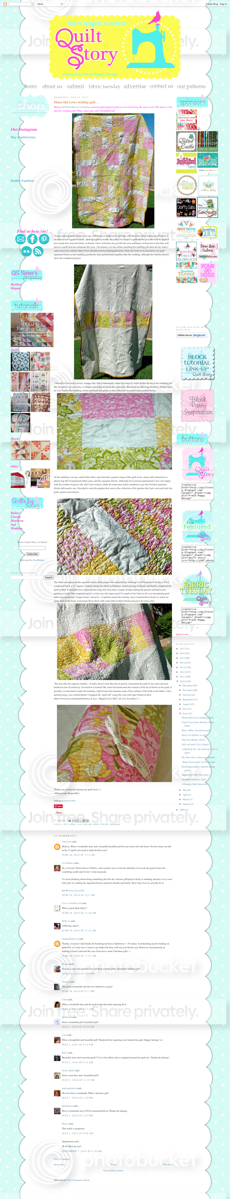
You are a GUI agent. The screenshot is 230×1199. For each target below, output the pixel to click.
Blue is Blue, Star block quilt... (197, 730)
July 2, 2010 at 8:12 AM (77, 1044)
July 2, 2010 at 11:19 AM (78, 1080)
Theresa (66, 981)
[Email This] (74, 820)
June (185, 713)
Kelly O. (66, 921)
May (185, 790)
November (188, 690)
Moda (96, 824)
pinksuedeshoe (69, 1088)
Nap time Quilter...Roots (193, 739)
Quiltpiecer (67, 1105)
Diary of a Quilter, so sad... (194, 735)
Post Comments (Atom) (78, 1180)
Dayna (65, 1123)
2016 (182, 653)
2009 (182, 809)
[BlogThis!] (77, 820)
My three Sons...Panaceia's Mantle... (199, 757)
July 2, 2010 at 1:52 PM (77, 1097)
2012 (182, 672)
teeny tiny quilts (76, 890)
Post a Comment (62, 1159)
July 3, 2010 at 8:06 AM (77, 1133)
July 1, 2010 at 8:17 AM (77, 1009)
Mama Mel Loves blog (76, 107)
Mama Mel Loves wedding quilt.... (76, 102)
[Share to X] (80, 820)
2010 (182, 681)
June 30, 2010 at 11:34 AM (79, 930)
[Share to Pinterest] (87, 820)
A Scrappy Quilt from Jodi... (195, 784)
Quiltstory (67, 1017)
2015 (182, 658)
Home (113, 1164)
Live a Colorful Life (71, 903)
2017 (182, 648)
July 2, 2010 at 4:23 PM (77, 1115)
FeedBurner (39, 560)
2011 (182, 676)
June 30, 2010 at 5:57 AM (78, 895)
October (187, 694)
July (185, 708)
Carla (64, 999)
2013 (182, 667)
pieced (105, 824)
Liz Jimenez (68, 862)
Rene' (64, 1052)
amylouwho (69, 800)
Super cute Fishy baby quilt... (196, 774)
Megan (65, 963)
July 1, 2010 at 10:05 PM (78, 1026)
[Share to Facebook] (84, 820)
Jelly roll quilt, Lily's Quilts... (196, 744)
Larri (64, 1034)
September (188, 699)
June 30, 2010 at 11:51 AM (79, 955)
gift (66, 824)
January (187, 804)
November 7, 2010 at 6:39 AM (82, 1151)
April (185, 794)
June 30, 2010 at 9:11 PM (78, 991)
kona (73, 824)
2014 (182, 662)
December (188, 685)
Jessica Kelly (68, 1070)
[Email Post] (69, 820)
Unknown (67, 841)
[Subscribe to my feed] (38, 256)
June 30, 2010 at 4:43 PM (78, 973)
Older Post (167, 1164)
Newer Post (59, 1164)
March (186, 799)
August (186, 704)
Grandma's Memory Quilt (194, 779)
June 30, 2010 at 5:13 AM (78, 854)
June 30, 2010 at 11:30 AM (79, 912)
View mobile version (113, 1170)
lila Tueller (84, 824)
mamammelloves (70, 938)
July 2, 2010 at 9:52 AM (77, 1062)
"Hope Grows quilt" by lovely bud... (199, 762)
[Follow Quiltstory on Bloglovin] (191, 336)
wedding (115, 824)
